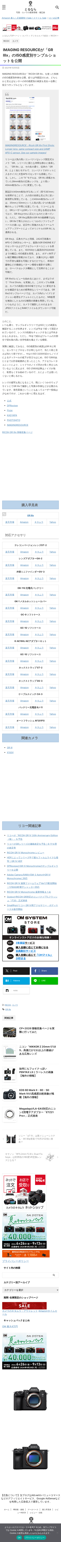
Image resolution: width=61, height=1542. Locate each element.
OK (19, 1537)
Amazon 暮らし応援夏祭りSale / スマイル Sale (24, 18)
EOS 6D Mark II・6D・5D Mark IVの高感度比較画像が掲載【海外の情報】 (36, 1094)
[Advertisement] (30, 467)
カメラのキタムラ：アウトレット (20, 1310)
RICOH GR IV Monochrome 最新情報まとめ (29, 892)
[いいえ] (57, 1532)
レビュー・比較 (36, 1513)
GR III (9, 747)
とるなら (30, 9)
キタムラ (38, 522)
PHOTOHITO (13, 420)
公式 (9, 400)
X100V (10, 752)
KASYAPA (12, 415)
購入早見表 (46, 1509)
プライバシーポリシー (15, 1261)
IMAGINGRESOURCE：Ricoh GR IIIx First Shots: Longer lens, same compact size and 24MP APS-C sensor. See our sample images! (29, 149)
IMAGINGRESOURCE (17, 425)
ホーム (6, 1509)
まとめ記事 (54, 18)
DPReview (12, 405)
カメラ (15, 1005)
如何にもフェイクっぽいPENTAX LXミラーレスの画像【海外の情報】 (36, 1072)
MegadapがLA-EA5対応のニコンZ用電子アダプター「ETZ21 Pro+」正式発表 (37, 1112)
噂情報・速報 (18, 1509)
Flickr (10, 410)
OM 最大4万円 (10, 1326)
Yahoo (52, 522)
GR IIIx (30, 515)
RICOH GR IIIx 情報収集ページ (17, 432)
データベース (33, 1509)
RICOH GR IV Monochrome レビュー (25, 852)
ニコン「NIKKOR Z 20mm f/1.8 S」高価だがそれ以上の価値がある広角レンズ (37, 1050)
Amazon (24, 522)
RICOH (8, 1005)
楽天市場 (9, 522)
